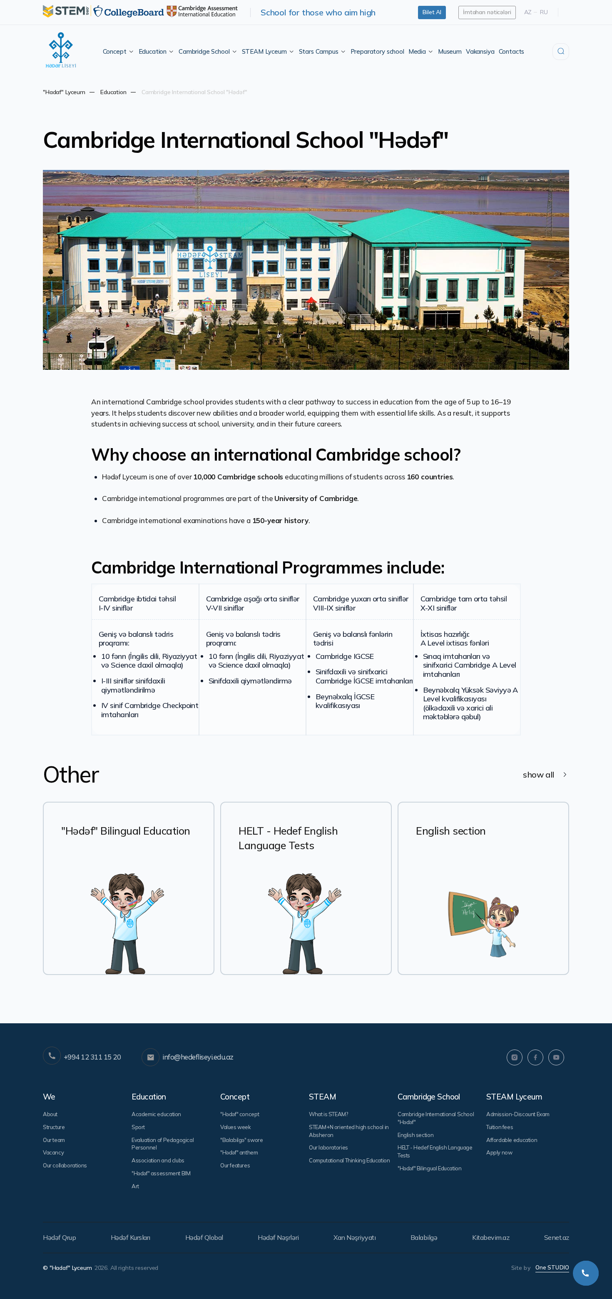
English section (415, 1135)
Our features (235, 1165)
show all (538, 774)
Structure (54, 1127)
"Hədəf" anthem (239, 1152)
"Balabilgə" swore (241, 1140)
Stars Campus (318, 51)
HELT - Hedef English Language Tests (435, 1151)
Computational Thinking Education (349, 1160)
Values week (235, 1127)
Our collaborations (65, 1165)
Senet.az (556, 1237)
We (49, 1096)
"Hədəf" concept (239, 1114)
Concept (115, 51)
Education (153, 51)
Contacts (512, 51)
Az (528, 12)
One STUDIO (552, 1267)
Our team (54, 1140)
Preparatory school (377, 51)
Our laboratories (328, 1147)
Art (135, 1186)
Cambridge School (204, 51)
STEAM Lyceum (264, 51)
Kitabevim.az (490, 1237)
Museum (450, 51)
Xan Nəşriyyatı (354, 1237)
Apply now (499, 1152)
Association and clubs (158, 1160)
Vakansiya (480, 51)
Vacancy (53, 1152)
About (50, 1114)
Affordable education (511, 1140)
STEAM (322, 1096)
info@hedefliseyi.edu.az (197, 1056)
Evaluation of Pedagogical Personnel (163, 1144)
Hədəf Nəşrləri (278, 1237)
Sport (138, 1127)
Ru (544, 12)
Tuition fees (499, 1127)
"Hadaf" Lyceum (64, 92)
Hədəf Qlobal (204, 1237)
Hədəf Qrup (59, 1237)
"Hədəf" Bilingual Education (429, 1168)
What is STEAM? (328, 1114)
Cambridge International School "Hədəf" (436, 1118)
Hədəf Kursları (130, 1237)
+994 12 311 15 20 (92, 1056)
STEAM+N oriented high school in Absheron (349, 1131)
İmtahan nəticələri (487, 12)
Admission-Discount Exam (518, 1114)
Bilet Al (432, 12)
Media (417, 51)
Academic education (156, 1114)
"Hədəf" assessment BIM (161, 1173)
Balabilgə (424, 1237)
